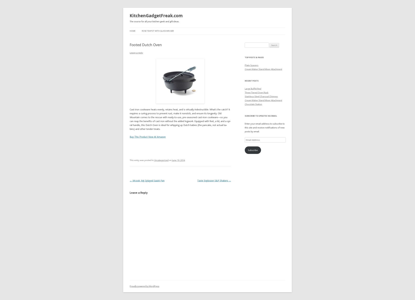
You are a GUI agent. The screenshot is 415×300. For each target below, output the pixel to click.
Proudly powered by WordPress (144, 286)
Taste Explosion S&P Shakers (214, 180)
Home (132, 31)
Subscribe (253, 150)
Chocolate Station (253, 104)
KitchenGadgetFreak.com (156, 16)
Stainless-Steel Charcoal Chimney (261, 96)
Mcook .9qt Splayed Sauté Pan (147, 180)
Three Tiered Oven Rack (256, 92)
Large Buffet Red (253, 88)
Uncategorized (161, 160)
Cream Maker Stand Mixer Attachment (263, 69)
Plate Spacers (251, 65)
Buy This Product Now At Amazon (148, 136)
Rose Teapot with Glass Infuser (158, 31)
